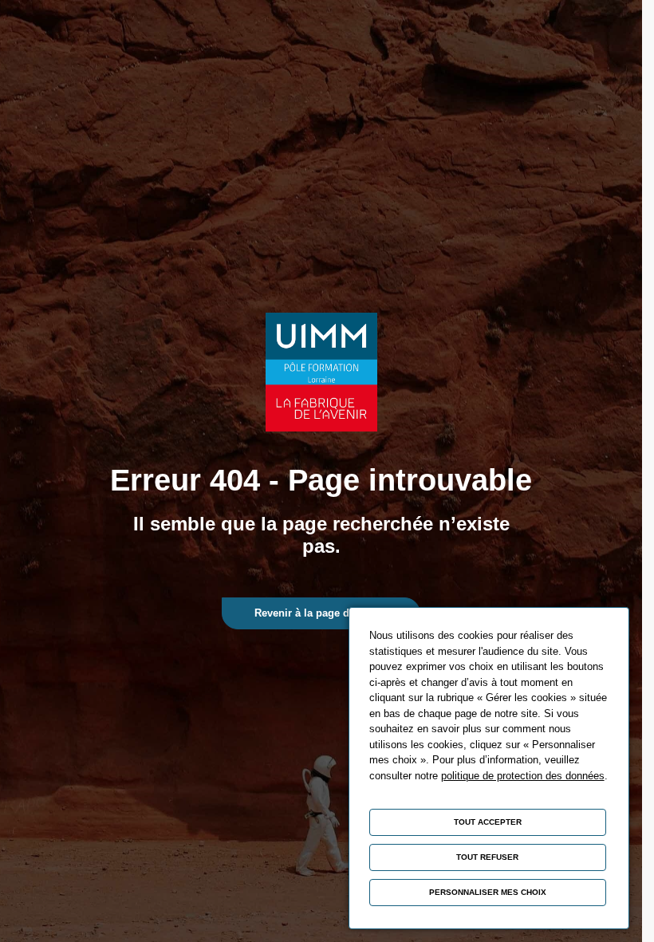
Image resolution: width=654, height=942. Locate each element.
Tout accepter (488, 822)
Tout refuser (487, 857)
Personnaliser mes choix (487, 892)
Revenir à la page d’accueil (321, 613)
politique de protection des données (523, 776)
